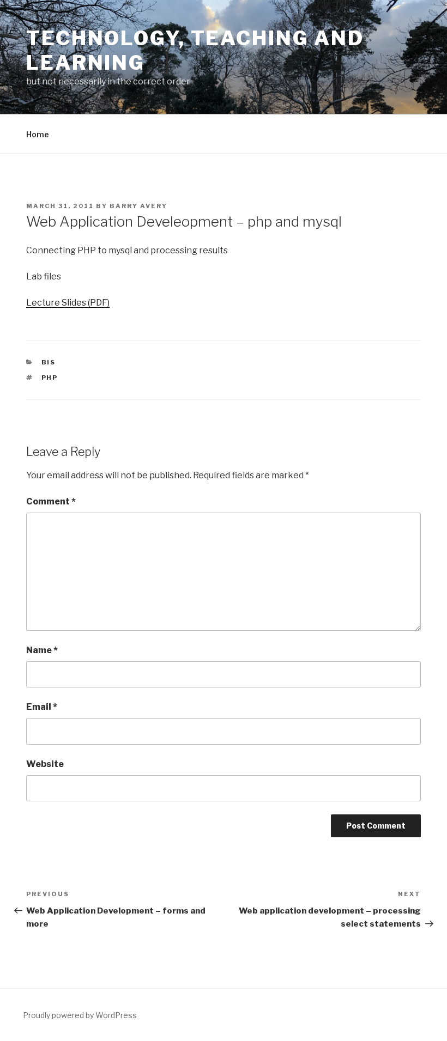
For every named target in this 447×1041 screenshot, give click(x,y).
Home (37, 134)
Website (45, 764)
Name (42, 650)
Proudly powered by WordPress (80, 1015)
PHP (49, 377)
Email (41, 707)
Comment (51, 501)
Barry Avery (138, 206)
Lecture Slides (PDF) (68, 302)
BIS (48, 362)
